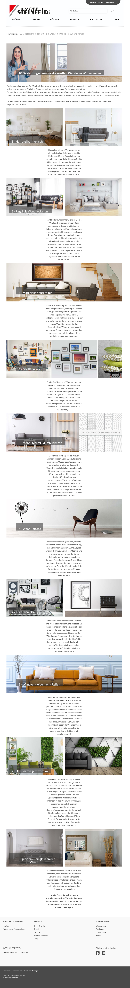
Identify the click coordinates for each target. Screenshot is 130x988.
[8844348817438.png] (35, 11)
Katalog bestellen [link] (41, 935)
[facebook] (98, 952)
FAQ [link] (36, 939)
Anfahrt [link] (100, 2)
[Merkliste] (112, 11)
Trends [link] (36, 929)
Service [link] (37, 932)
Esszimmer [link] (100, 929)
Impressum (7, 971)
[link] (16, 19)
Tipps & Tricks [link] (39, 926)
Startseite (11, 34)
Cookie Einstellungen (31, 971)
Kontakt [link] (6, 926)
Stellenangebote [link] (110, 2)
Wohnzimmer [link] (101, 926)
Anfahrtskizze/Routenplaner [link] (14, 929)
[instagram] (103, 952)
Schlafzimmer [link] (101, 932)
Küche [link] (98, 935)
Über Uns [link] (93, 2)
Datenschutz (17, 971)
